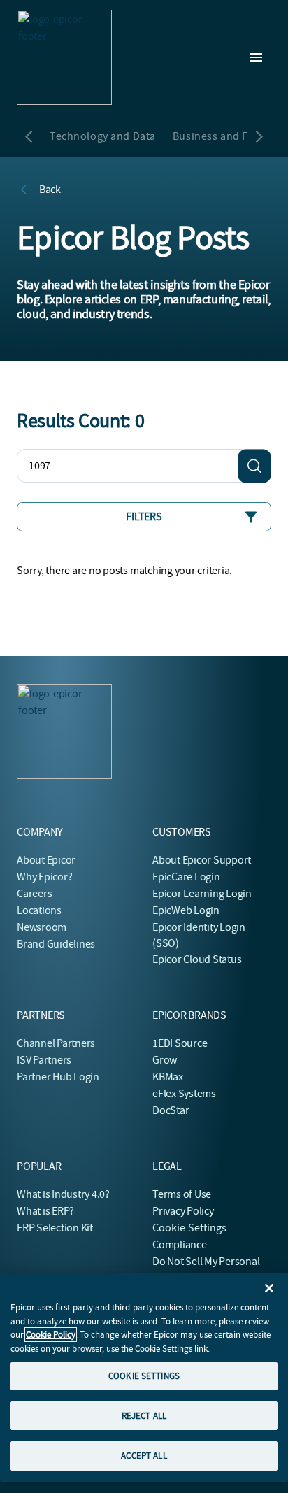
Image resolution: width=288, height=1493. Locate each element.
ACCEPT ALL (143, 1456)
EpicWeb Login (185, 910)
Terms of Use (181, 1194)
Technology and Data (103, 136)
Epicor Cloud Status (196, 959)
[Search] (254, 466)
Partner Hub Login (58, 1077)
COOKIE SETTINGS (144, 1376)
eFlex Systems (184, 1094)
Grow (164, 1060)
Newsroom (41, 927)
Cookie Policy (50, 1335)
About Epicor (46, 860)
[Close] (269, 1288)
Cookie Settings (189, 1228)
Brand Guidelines (56, 944)
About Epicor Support (201, 860)
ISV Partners (44, 1060)
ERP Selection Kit (55, 1228)
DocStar (170, 1110)
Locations (39, 910)
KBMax (167, 1077)
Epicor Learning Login (202, 894)
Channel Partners (56, 1043)
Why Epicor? (44, 877)
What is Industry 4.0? (63, 1194)
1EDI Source (179, 1043)
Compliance (179, 1245)
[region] (144, 1377)
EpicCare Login (186, 877)
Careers (34, 894)
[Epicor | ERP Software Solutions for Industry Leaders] (64, 57)
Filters (143, 517)
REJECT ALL (144, 1416)
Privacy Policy (183, 1211)
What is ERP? (45, 1211)
